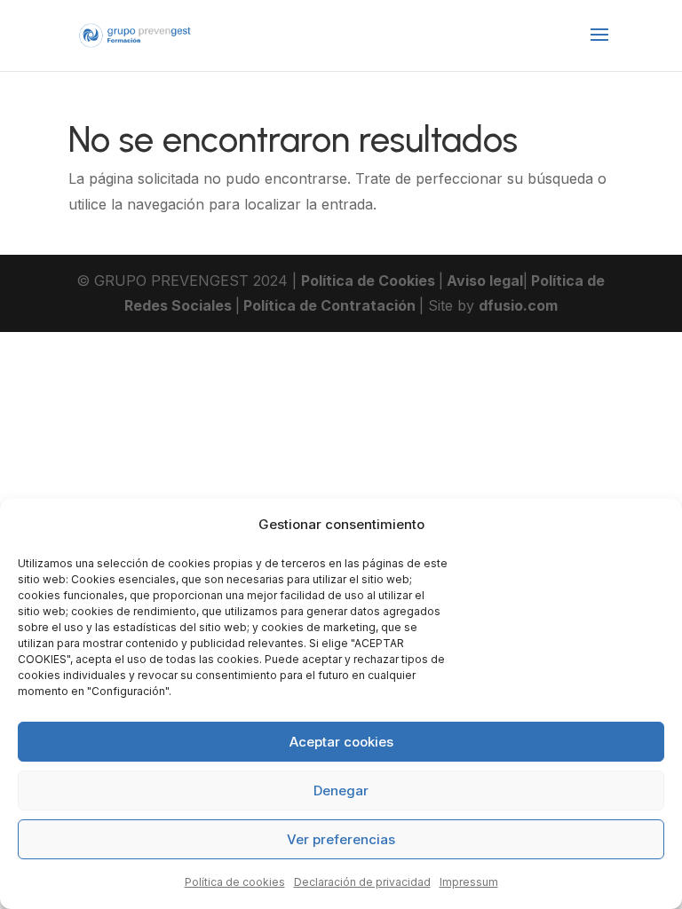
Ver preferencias (341, 839)
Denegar (341, 790)
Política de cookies (235, 882)
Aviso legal (483, 280)
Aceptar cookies (341, 741)
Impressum (469, 882)
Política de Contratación (329, 305)
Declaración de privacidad (362, 882)
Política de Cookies (370, 280)
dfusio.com (518, 305)
